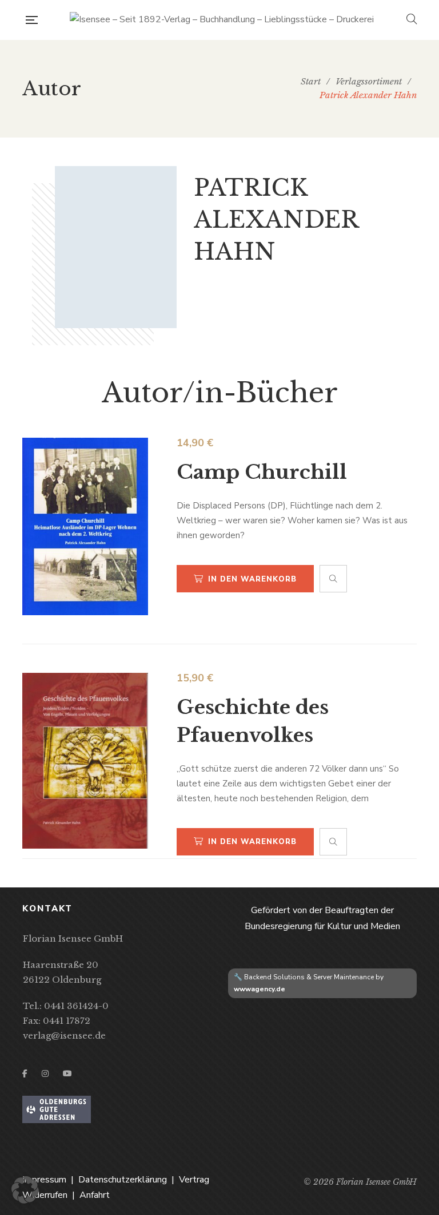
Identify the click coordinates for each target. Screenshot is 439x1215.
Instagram (45, 1073)
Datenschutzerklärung (122, 1179)
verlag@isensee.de (64, 1035)
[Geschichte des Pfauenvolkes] (85, 761)
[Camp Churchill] (85, 526)
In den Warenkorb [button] (252, 579)
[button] (25, 1190)
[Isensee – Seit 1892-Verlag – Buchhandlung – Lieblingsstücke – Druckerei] (222, 20)
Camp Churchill (262, 472)
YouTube (67, 1073)
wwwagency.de (259, 989)
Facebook (24, 1073)
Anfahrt (94, 1195)
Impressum (44, 1179)
